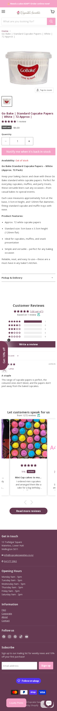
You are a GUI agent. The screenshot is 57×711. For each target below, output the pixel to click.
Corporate (7, 613)
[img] (8, 364)
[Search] (51, 21)
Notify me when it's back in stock (28, 151)
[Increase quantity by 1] (29, 141)
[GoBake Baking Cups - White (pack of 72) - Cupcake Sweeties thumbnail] (7, 101)
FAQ (4, 609)
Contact (6, 620)
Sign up (46, 665)
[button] (9, 121)
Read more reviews (28, 511)
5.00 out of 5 (36, 311)
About (5, 617)
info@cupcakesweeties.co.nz (18, 555)
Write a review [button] (28, 344)
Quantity (6, 134)
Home (5, 31)
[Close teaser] (8, 340)
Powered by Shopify (28, 705)
